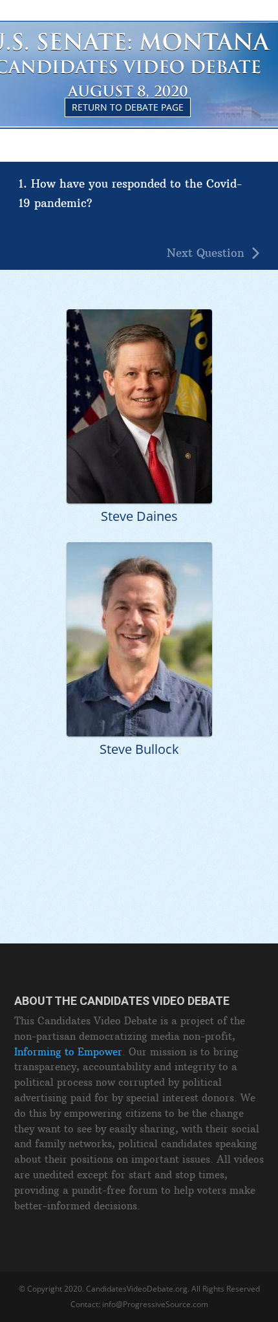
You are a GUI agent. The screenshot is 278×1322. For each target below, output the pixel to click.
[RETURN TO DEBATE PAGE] (139, 26)
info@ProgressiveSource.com (155, 1304)
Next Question (205, 253)
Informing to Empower (68, 1052)
